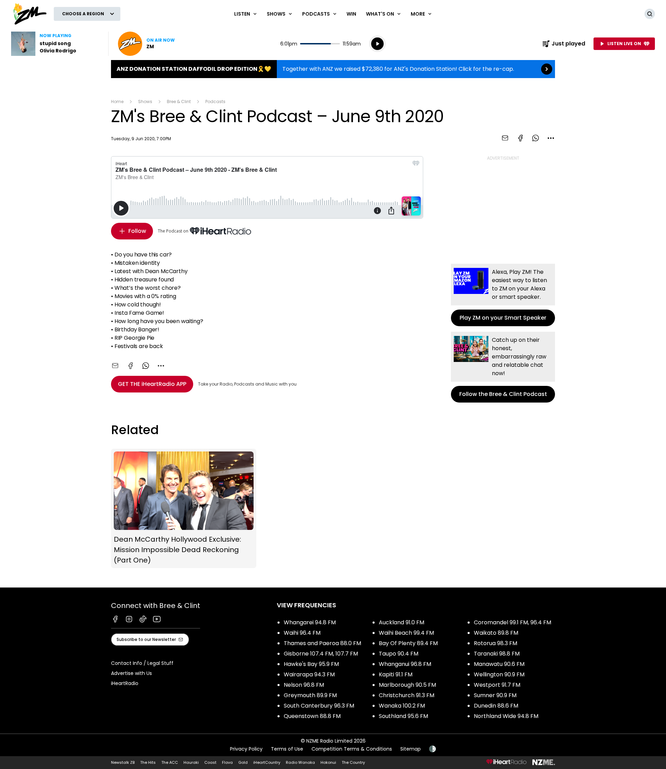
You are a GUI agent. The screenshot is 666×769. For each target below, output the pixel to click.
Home (117, 101)
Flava (227, 762)
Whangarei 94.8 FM (310, 622)
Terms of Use (287, 748)
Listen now (146, 44)
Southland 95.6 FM (403, 716)
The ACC (169, 762)
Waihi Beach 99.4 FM (406, 633)
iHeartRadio (124, 683)
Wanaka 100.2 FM (402, 706)
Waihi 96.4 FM (302, 633)
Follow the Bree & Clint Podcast (503, 367)
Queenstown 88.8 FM (312, 716)
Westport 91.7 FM (497, 685)
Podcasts (215, 101)
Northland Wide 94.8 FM (506, 716)
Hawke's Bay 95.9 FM (311, 664)
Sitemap (410, 748)
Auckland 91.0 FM (401, 622)
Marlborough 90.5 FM (407, 685)
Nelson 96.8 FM (304, 685)
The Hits (148, 762)
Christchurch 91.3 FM (406, 695)
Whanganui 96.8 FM (405, 664)
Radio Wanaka (300, 762)
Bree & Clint (179, 101)
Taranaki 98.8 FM (497, 654)
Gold (243, 762)
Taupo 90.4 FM (398, 654)
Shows (145, 101)
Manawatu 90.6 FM (499, 664)
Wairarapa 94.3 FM (309, 674)
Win (351, 13)
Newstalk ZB (123, 762)
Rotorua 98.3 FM (495, 643)
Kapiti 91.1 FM (395, 674)
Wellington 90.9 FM (499, 674)
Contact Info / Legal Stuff (142, 663)
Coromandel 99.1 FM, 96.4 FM (512, 622)
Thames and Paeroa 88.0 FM (322, 643)
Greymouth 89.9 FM (310, 695)
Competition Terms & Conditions (351, 748)
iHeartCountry (266, 762)
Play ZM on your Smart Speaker (503, 295)
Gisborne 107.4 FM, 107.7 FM (321, 654)
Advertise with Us (131, 673)
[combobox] (551, 138)
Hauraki (191, 762)
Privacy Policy (246, 748)
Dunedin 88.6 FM (496, 706)
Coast (210, 762)
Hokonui (328, 762)
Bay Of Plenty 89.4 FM (408, 643)
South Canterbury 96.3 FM (319, 706)
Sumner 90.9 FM (495, 695)
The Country (353, 762)
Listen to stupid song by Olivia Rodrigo (55, 44)
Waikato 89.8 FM (496, 633)
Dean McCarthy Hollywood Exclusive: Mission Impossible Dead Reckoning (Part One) (183, 508)
